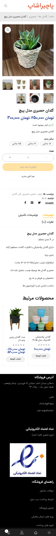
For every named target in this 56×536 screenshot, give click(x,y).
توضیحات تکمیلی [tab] (28, 215)
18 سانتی (47, 144)
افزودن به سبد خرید (28, 167)
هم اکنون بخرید (28, 176)
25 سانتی (16, 144)
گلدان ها (43, 16)
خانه (52, 16)
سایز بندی (49, 139)
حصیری (32, 16)
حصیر (33, 194)
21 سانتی (32, 144)
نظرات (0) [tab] (48, 222)
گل (19, 194)
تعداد (51, 151)
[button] (8, 30)
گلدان (14, 194)
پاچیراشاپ (41, 6)
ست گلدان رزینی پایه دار (17, 338)
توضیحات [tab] (48, 215)
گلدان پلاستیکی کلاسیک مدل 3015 (41, 338)
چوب (39, 194)
